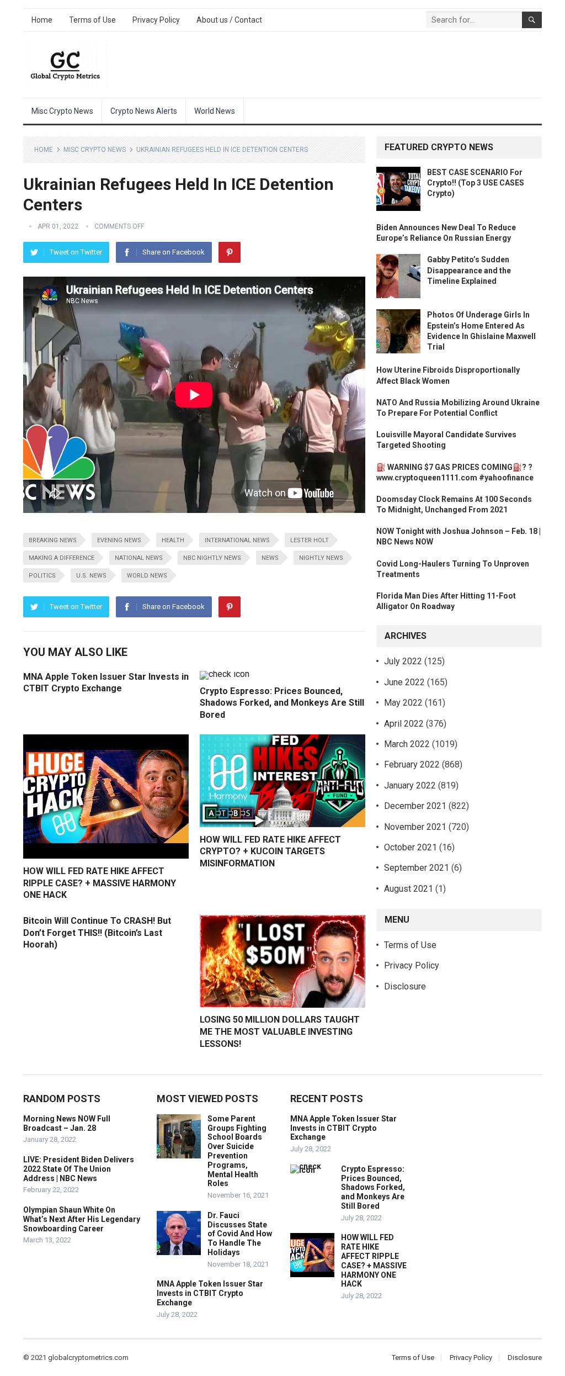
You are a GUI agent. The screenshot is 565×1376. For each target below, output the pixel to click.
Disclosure (405, 986)
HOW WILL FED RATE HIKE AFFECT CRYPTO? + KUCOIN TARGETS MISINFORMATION (270, 851)
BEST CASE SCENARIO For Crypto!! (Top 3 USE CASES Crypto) (475, 183)
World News (214, 111)
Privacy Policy (156, 19)
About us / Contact (229, 19)
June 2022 (404, 682)
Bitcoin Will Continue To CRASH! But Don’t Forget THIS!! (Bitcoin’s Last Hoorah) (97, 932)
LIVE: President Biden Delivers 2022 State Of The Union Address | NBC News (78, 1169)
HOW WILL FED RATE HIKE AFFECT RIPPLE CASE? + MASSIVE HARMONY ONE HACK (99, 883)
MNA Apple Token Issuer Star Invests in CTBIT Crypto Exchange (210, 1293)
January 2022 (410, 785)
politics (42, 575)
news (270, 558)
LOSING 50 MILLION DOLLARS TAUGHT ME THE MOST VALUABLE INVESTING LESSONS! (280, 1031)
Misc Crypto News (62, 111)
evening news (119, 540)
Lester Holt (309, 540)
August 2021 (408, 888)
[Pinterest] (229, 252)
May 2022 (403, 702)
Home (41, 19)
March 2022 (407, 744)
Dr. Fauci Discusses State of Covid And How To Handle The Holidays (239, 1234)
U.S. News (91, 575)
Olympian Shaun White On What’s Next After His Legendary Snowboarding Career (81, 1219)
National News (139, 558)
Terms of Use (92, 19)
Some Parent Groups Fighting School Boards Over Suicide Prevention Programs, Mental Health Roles (236, 1151)
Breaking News (53, 540)
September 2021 (416, 867)
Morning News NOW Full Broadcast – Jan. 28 (66, 1123)
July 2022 (403, 661)
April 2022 (404, 723)
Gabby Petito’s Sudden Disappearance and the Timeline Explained (469, 270)
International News (237, 540)
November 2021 (415, 827)
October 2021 (410, 847)
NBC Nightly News (212, 558)
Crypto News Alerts (143, 111)
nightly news (321, 558)
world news (147, 575)
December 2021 (415, 806)
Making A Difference (61, 558)
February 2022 (412, 764)
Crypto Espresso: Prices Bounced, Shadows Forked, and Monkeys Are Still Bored (282, 703)
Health (173, 540)
